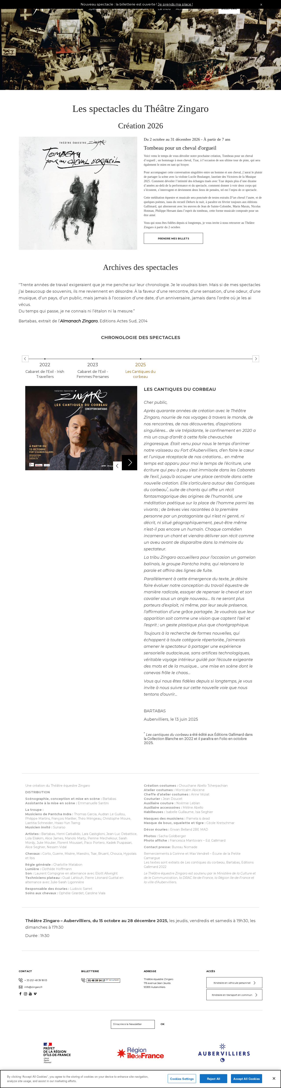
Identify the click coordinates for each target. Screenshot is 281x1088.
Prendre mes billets (173, 238)
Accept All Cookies (246, 1079)
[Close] (274, 1078)
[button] (255, 358)
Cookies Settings (182, 1079)
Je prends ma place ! (175, 4)
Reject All (213, 1079)
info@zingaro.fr (33, 987)
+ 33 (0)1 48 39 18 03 (35, 980)
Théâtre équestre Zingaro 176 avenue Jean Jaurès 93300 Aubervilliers (158, 983)
